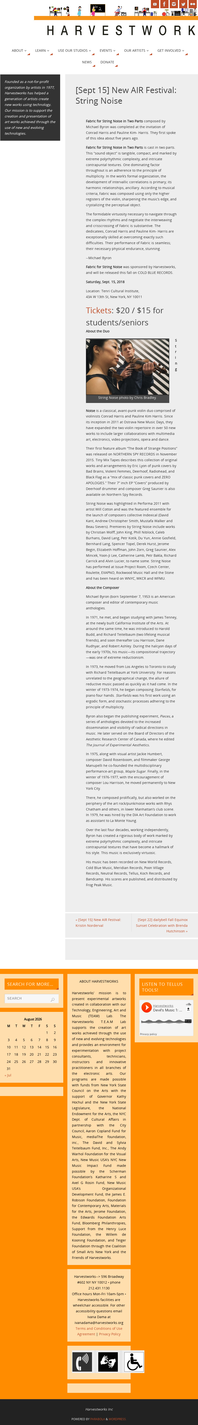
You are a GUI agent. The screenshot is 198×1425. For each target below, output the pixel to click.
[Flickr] (193, 4)
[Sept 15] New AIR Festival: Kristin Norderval (98, 922)
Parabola (97, 1419)
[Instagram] (174, 4)
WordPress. (118, 1419)
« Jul (8, 1075)
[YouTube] (155, 4)
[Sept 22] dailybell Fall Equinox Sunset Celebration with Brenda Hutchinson (162, 925)
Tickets (99, 310)
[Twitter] (183, 4)
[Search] (52, 999)
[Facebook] (164, 4)
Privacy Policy (109, 1334)
